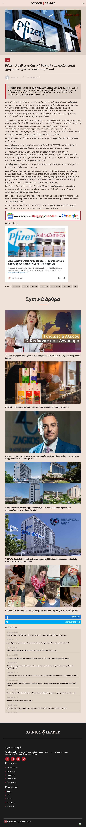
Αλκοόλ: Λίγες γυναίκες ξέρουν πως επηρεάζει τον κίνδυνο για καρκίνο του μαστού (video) (42, 357)
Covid (28, 90)
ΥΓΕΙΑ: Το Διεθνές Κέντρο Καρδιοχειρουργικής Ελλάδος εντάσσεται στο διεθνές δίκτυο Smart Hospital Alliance (41, 560)
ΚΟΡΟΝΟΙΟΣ (55, 286)
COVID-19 (16, 286)
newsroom (14, 77)
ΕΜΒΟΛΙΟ (44, 286)
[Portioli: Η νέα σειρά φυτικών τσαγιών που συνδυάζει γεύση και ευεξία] (43, 382)
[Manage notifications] (5, 821)
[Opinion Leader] (43, 3)
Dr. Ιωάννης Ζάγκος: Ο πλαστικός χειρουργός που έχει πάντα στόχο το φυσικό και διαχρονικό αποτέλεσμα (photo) (42, 457)
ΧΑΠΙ (76, 286)
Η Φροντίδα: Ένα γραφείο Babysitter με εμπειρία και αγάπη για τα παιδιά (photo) (41, 610)
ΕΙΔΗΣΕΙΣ (34, 286)
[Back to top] (80, 821)
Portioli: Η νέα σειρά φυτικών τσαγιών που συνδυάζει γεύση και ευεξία (37, 407)
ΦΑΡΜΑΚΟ (67, 286)
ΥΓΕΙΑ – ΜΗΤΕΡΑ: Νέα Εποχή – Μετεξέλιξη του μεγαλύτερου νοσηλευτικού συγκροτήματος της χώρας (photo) (38, 508)
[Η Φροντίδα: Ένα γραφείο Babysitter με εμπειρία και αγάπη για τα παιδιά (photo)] (43, 586)
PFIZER (25, 286)
